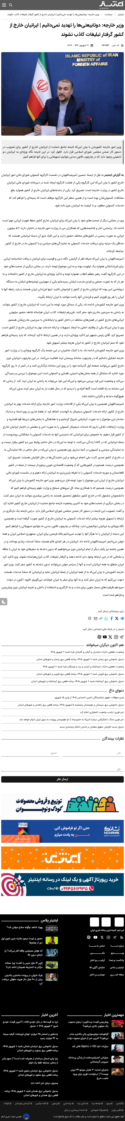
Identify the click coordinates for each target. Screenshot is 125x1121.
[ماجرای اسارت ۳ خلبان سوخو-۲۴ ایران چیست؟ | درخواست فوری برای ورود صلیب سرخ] (117, 1071)
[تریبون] (62, 884)
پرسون (54, 1103)
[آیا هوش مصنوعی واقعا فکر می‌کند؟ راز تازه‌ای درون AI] (52, 952)
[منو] (4, 4)
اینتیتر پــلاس (117, 968)
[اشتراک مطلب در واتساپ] (106, 620)
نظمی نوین (116, 1110)
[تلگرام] (122, 637)
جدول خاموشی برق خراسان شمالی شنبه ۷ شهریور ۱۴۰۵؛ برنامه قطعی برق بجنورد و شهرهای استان (30, 1048)
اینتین (118, 1103)
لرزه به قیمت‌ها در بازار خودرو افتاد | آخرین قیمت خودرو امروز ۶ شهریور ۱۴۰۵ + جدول (30, 1024)
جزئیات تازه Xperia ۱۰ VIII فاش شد (90, 1046)
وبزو (108, 1103)
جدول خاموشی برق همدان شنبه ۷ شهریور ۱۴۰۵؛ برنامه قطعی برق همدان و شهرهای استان (31, 1093)
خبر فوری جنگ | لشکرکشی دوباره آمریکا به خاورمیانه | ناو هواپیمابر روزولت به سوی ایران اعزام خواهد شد (71, 720)
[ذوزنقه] (62, 804)
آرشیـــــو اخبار (97, 960)
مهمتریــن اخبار (97, 975)
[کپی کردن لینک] (101, 620)
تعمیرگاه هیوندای (98, 1110)
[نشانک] (62, 831)
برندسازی (67, 1103)
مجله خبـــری (117, 975)
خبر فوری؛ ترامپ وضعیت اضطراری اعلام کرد (102, 712)
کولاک (6, 1103)
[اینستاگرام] (116, 637)
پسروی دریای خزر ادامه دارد (44, 1083)
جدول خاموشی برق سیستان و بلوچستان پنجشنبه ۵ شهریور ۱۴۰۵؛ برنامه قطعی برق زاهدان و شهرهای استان (71, 705)
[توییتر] (110, 637)
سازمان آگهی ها (97, 968)
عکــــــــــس (97, 953)
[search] (10, 5)
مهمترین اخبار (114, 1015)
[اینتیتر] (111, 5)
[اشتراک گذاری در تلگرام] (122, 620)
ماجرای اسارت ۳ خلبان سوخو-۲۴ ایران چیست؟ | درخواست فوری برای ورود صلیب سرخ (89, 1074)
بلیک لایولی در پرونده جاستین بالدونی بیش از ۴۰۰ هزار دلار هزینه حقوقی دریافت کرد (22, 979)
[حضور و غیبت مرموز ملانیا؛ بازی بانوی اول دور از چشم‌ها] (52, 940)
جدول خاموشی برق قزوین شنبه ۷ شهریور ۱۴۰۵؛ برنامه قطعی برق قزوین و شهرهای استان (80, 674)
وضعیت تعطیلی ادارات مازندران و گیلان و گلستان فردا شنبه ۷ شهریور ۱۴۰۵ (87, 652)
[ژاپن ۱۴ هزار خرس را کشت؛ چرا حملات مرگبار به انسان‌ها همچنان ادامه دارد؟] (52, 965)
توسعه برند (96, 1103)
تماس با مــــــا (97, 946)
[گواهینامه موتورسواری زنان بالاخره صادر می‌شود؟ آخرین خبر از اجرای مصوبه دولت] (117, 1036)
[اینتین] (62, 857)
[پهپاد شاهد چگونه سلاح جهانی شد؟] (52, 929)
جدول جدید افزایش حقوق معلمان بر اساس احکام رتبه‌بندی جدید (91, 727)
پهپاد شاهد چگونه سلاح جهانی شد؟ (25, 927)
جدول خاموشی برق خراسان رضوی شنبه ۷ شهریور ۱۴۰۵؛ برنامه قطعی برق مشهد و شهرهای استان (30, 1073)
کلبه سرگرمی (41, 1103)
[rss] (122, 938)
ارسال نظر (62, 779)
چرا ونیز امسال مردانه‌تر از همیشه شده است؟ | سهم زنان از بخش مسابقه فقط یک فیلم (30, 1061)
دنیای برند (81, 1103)
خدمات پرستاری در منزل (74, 1110)
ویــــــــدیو (117, 953)
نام (119, 753)
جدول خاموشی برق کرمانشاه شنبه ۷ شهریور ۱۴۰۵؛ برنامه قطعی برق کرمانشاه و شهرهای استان (77, 681)
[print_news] (89, 619)
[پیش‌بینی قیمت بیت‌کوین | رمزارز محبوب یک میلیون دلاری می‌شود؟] (117, 1023)
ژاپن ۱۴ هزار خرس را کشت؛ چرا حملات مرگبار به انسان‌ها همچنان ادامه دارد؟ (24, 965)
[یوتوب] (105, 637)
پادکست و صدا (116, 960)
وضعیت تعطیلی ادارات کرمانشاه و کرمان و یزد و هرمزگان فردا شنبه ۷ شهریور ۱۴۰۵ (83, 667)
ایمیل (53, 753)
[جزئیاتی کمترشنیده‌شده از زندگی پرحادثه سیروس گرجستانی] (117, 1059)
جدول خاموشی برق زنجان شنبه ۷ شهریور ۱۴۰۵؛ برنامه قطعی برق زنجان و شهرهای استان (80, 659)
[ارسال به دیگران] (96, 620)
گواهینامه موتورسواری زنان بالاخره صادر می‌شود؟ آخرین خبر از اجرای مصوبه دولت (87, 1036)
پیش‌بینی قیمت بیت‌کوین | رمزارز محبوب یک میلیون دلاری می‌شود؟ (88, 1024)
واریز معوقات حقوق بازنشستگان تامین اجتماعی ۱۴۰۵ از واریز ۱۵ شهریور (89, 698)
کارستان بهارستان (22, 1103)
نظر (119, 769)
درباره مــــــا (117, 946)
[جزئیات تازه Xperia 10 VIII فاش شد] (117, 1048)
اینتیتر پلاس (49, 920)
